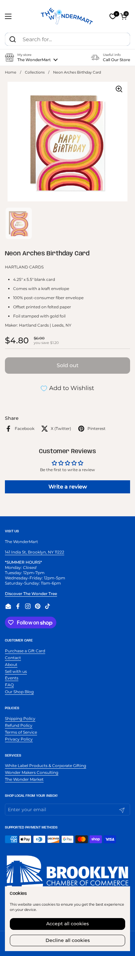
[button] (123, 16)
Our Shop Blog (19, 691)
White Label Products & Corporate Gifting (45, 765)
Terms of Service (21, 732)
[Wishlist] (113, 16)
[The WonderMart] (67, 16)
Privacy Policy (19, 739)
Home (10, 72)
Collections (35, 72)
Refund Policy (18, 725)
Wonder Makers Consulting (31, 772)
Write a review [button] (67, 487)
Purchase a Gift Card (25, 650)
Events (11, 677)
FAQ (9, 684)
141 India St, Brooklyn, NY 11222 (34, 552)
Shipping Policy (20, 718)
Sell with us (16, 671)
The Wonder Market (24, 779)
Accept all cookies (67, 924)
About (11, 664)
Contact (13, 657)
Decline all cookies (68, 940)
